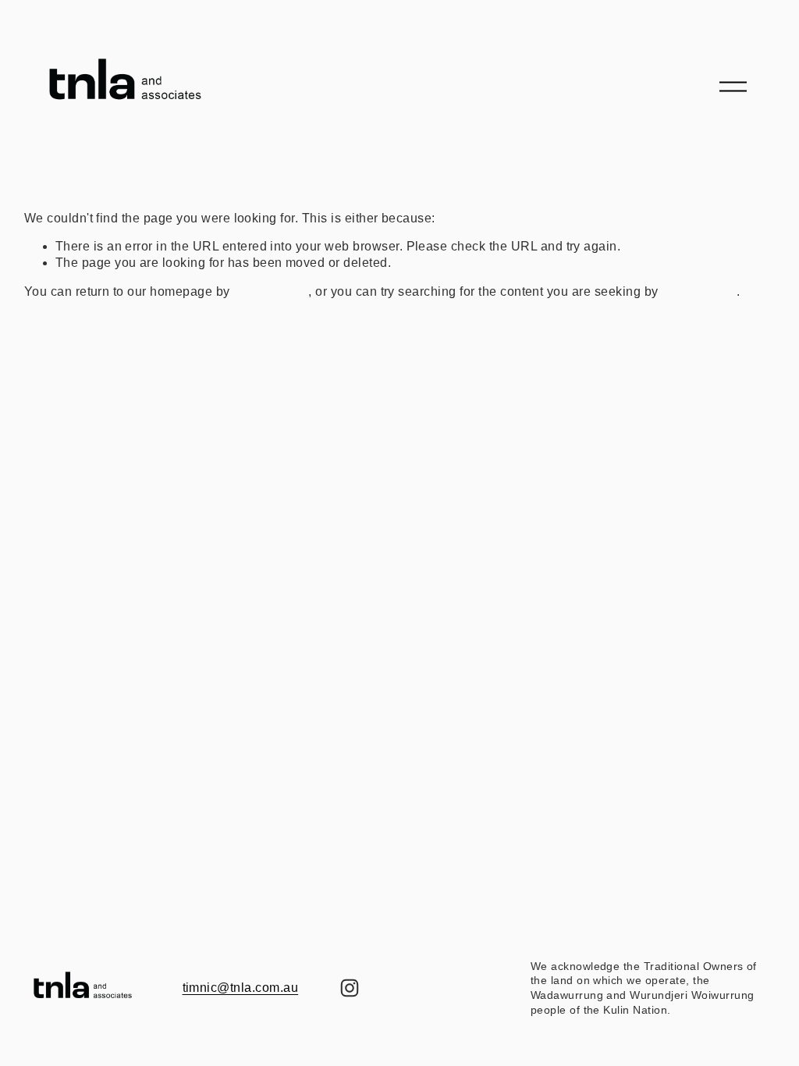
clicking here (270, 291)
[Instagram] (349, 988)
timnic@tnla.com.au (241, 987)
